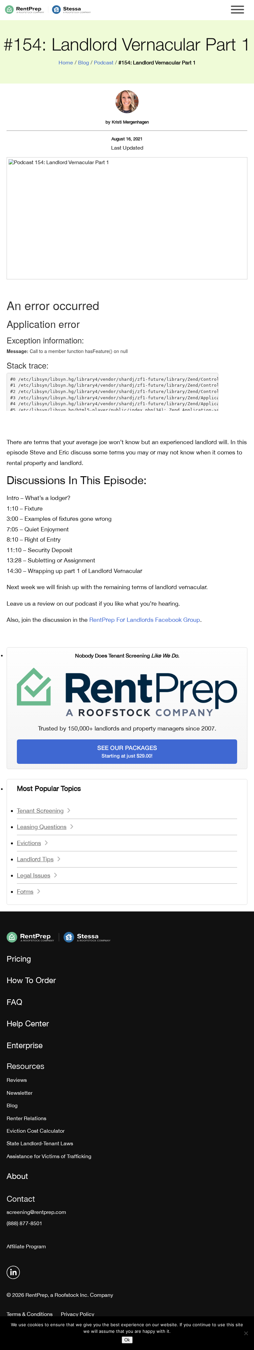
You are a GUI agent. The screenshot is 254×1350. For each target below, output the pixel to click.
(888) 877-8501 (24, 1223)
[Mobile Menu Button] (237, 10)
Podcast (103, 62)
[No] (245, 1333)
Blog (83, 62)
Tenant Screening (40, 810)
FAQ (14, 1002)
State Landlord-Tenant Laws (40, 1143)
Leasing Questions (41, 826)
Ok (127, 1339)
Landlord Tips (35, 859)
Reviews (17, 1080)
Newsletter (19, 1093)
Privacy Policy (77, 1314)
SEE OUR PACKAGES (127, 751)
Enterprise (25, 1045)
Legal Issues (33, 875)
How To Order (31, 980)
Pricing (19, 958)
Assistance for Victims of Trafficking (49, 1156)
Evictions (29, 842)
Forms (25, 891)
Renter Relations (26, 1118)
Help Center (28, 1023)
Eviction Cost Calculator (35, 1131)
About (17, 1176)
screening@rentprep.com (36, 1212)
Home (66, 62)
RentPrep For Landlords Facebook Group (144, 619)
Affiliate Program (26, 1246)
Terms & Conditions (30, 1314)
